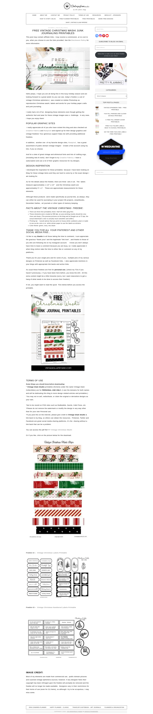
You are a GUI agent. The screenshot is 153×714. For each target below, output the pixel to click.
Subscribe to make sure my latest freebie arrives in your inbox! (111, 54)
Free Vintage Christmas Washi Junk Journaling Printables (57, 32)
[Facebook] (96, 35)
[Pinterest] (103, 35)
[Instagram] (100, 35)
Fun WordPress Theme (74, 711)
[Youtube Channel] (107, 35)
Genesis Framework (91, 711)
